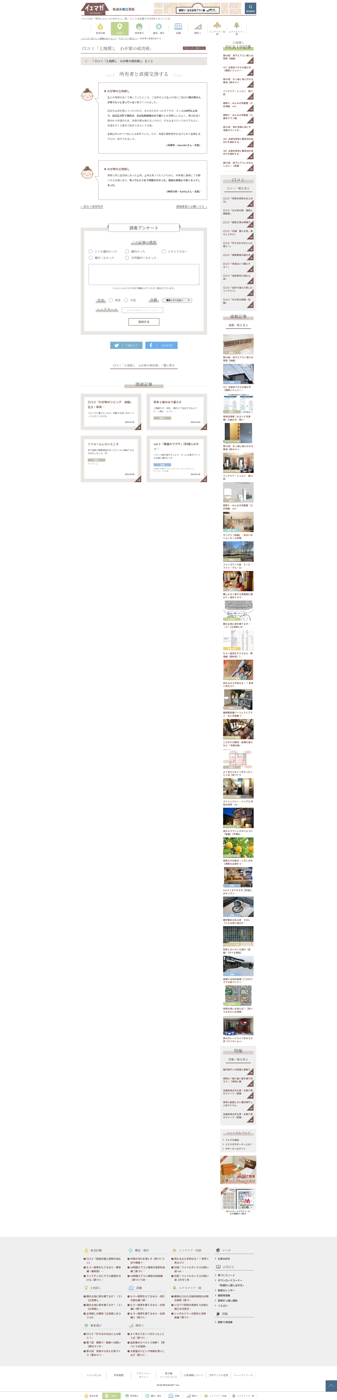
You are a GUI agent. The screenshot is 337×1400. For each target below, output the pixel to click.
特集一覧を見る (238, 1059)
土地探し (232, 619)
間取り (162, 418)
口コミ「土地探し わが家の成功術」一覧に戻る (144, 365)
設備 (162, 464)
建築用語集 (224, 1295)
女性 (133, 300)
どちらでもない (177, 251)
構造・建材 (232, 530)
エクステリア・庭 (231, 441)
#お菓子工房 (158, 468)
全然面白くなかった (144, 257)
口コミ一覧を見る (238, 188)
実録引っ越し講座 (227, 1300)
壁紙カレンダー (226, 1290)
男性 (118, 300)
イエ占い (223, 1305)
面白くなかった (104, 257)
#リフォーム (93, 464)
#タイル (191, 468)
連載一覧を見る (238, 325)
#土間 (166, 471)
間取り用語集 (225, 1322)
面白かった (138, 251)
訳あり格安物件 (93, 206)
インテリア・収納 (231, 471)
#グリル (184, 468)
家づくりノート (226, 1275)
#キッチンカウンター (172, 468)
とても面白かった (106, 251)
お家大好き (224, 1258)
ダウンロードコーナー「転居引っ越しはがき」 (231, 1282)
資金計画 (232, 648)
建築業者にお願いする (190, 206)
